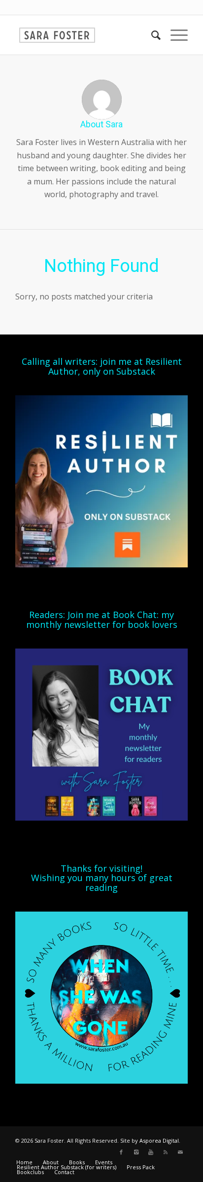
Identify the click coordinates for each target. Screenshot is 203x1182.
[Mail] (180, 1152)
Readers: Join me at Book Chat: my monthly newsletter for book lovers (101, 619)
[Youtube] (150, 1152)
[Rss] (165, 1152)
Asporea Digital (159, 1140)
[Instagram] (136, 1152)
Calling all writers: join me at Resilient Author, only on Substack (102, 366)
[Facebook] (121, 1152)
